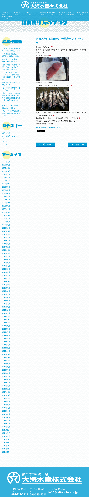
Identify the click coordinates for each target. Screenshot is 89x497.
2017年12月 (6, 231)
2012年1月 (6, 427)
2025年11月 (6, 171)
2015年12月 (6, 278)
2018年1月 (6, 228)
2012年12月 (6, 392)
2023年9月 (6, 187)
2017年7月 (6, 237)
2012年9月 (6, 401)
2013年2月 (6, 386)
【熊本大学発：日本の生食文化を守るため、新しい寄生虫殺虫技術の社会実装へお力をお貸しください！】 (11, 97)
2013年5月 (6, 376)
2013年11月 (6, 357)
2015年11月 (6, 282)
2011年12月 (6, 430)
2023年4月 (6, 193)
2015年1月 (6, 313)
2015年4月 (6, 304)
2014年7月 (6, 332)
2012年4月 (6, 417)
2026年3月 (6, 165)
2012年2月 (6, 424)
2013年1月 (6, 389)
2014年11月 (6, 319)
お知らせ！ (6, 133)
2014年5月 (6, 338)
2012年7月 (6, 408)
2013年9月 (6, 364)
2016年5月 (6, 263)
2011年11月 (6, 433)
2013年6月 (6, 373)
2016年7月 (6, 256)
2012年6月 (6, 411)
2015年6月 (6, 297)
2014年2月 (6, 348)
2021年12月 (6, 212)
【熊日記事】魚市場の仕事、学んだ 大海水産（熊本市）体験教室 (11, 67)
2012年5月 (6, 414)
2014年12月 (6, 316)
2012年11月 (6, 395)
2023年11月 (6, 184)
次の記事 (78, 144)
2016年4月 (6, 266)
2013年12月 (6, 354)
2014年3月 (6, 345)
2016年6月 (6, 259)
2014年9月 (6, 326)
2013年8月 (6, 367)
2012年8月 (6, 405)
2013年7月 (6, 370)
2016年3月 (6, 269)
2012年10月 (6, 398)
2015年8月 (6, 291)
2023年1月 (6, 200)
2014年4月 (6, 342)
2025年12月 (6, 168)
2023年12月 (6, 181)
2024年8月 (6, 177)
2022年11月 (6, 203)
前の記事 (45, 144)
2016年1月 (6, 275)
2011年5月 (6, 452)
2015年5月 (6, 300)
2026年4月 (6, 162)
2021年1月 (6, 218)
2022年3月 (6, 206)
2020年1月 (6, 225)
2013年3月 (6, 383)
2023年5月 (6, 190)
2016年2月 (6, 272)
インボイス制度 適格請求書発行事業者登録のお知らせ (11, 113)
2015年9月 (6, 288)
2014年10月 (6, 323)
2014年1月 (6, 351)
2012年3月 (6, 420)
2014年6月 (6, 335)
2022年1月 (6, 209)
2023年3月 (6, 196)
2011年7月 (6, 446)
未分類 (4, 145)
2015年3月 (6, 307)
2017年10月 (6, 234)
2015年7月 (6, 294)
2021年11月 (6, 215)
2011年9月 (6, 439)
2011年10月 (6, 436)
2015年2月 (6, 310)
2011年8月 (6, 442)
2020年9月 (6, 222)
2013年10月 (6, 360)
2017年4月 (6, 241)
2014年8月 (6, 329)
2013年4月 (6, 379)
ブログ (59, 127)
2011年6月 (6, 449)
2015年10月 (6, 285)
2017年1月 (6, 247)
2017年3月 (6, 244)
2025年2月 (6, 174)
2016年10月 (6, 253)
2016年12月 (6, 250)
